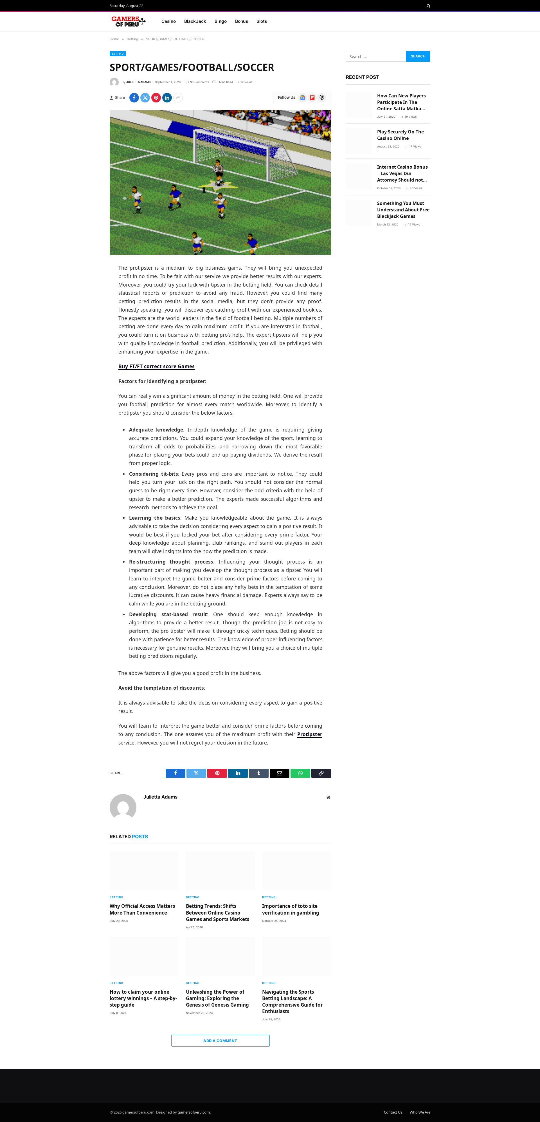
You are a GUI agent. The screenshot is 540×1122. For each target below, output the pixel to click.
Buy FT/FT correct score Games (156, 366)
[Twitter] (90, 297)
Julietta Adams (138, 82)
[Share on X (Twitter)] (145, 97)
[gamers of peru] (128, 22)
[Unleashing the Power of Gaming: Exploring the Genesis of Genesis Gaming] (220, 956)
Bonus (241, 21)
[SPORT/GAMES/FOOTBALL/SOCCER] (220, 182)
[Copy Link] (90, 354)
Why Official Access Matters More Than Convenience (142, 909)
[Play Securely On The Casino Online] (359, 141)
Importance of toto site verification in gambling (290, 909)
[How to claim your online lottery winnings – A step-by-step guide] (144, 956)
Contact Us (393, 1112)
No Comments (199, 82)
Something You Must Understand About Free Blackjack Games (403, 209)
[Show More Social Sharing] (178, 97)
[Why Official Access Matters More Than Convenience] (144, 870)
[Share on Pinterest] (156, 97)
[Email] (90, 340)
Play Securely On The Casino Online (400, 135)
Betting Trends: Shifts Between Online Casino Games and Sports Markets (217, 912)
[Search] (428, 6)
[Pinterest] (90, 325)
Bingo (221, 21)
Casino (168, 21)
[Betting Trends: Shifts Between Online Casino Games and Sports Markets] (220, 870)
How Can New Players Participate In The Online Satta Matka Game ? (401, 102)
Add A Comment (220, 1040)
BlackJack (195, 21)
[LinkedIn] (90, 311)
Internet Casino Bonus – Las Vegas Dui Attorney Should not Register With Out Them (402, 173)
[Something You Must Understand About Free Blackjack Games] (359, 213)
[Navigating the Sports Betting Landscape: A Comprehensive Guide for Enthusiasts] (296, 956)
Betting (118, 53)
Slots (261, 21)
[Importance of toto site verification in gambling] (296, 870)
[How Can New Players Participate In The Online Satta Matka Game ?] (359, 105)
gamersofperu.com (194, 1112)
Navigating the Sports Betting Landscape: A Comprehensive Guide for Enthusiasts (292, 1001)
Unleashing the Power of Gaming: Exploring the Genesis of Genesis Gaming (217, 998)
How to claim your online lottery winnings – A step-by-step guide (143, 998)
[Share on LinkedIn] (167, 97)
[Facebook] (90, 282)
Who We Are (420, 1112)
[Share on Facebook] (134, 97)
